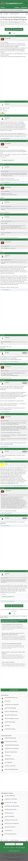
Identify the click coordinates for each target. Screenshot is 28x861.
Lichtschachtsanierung (10, 729)
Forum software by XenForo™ (9, 854)
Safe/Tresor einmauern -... (11, 827)
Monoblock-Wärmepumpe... (11, 715)
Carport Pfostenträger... (10, 722)
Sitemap (7, 847)
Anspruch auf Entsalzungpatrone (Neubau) (11, 643)
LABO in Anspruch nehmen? (8, 662)
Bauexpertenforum (10, 844)
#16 (26, 448)
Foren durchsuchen (5, 10)
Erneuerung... (8, 701)
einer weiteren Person (18, 485)
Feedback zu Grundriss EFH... (11, 820)
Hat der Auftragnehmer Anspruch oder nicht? (12, 624)
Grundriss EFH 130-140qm (11, 741)
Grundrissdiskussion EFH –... (11, 809)
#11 (26, 335)
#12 (26, 350)
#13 (26, 364)
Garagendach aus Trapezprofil (12, 704)
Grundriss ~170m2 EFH (10, 766)
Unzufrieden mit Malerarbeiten (12, 806)
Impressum (12, 847)
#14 (26, 380)
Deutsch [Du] (19, 844)
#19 (26, 515)
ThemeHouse (18, 855)
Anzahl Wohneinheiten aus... (11, 697)
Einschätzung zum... (9, 813)
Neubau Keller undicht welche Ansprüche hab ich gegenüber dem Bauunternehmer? (13, 634)
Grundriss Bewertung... (10, 795)
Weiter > (14, 33)
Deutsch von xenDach (20, 854)
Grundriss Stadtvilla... (10, 816)
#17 (26, 461)
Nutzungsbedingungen (20, 847)
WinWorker (7, 725)
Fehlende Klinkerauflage (10, 708)
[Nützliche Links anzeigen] (26, 14)
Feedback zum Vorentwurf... (11, 799)
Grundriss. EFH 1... (9, 830)
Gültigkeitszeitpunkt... (10, 759)
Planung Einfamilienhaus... (11, 834)
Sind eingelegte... (9, 762)
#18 (26, 488)
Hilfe (4, 847)
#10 (26, 253)
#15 (26, 414)
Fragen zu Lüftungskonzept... (11, 711)
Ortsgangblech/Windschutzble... (12, 745)
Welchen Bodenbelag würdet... (12, 769)
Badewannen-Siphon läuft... (11, 752)
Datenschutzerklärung (13, 850)
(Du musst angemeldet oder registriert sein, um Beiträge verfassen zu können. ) (14, 610)
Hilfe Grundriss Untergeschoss (12, 823)
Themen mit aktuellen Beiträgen (16, 10)
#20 (26, 571)
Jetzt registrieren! (14, 690)
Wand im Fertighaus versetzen (12, 718)
